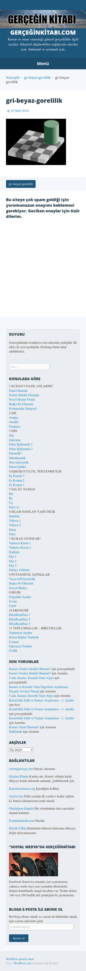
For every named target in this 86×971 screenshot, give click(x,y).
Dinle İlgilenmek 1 (21, 444)
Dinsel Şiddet (17, 466)
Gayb (12, 605)
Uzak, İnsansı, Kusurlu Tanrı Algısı (31, 678)
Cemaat (14, 642)
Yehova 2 (15, 525)
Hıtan (12, 529)
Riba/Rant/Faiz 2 (19, 619)
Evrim (13, 601)
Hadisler (14, 516)
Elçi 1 (12, 556)
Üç (11, 502)
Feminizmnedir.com (22, 820)
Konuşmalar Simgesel (23, 408)
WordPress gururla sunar (20, 959)
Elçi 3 (12, 565)
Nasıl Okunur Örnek (22, 399)
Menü (43, 63)
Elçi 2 (12, 561)
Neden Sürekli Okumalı (24, 395)
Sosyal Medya (18, 588)
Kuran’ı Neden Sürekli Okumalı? (30, 669)
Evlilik (13, 650)
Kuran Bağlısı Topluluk (24, 637)
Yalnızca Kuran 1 (20, 543)
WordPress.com (22, 963)
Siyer (12, 534)
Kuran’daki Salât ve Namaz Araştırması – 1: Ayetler (41, 700)
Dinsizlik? (15, 453)
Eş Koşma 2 (16, 480)
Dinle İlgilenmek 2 (21, 449)
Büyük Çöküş (18, 828)
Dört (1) (14, 507)
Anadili (13, 422)
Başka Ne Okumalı (21, 404)
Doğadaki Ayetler (20, 597)
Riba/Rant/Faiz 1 (19, 614)
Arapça (13, 417)
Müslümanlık (17, 458)
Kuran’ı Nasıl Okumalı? (24, 727)
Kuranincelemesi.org (22, 788)
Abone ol (19, 938)
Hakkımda (15, 731)
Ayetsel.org (16, 796)
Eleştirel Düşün (18, 776)
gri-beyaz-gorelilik (37, 77)
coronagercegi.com (21, 769)
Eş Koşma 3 (16, 475)
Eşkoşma (14, 440)
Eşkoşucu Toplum (20, 646)
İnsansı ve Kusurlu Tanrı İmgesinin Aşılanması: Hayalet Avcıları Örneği (39, 689)
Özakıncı (14, 426)
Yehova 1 (15, 520)
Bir (11, 494)
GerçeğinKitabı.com (43, 32)
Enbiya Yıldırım (19, 570)
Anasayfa (13, 77)
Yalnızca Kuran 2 (20, 547)
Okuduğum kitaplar (21, 808)
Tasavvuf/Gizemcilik (22, 579)
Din (11, 435)
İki (10, 498)
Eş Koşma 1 (16, 484)
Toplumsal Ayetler (20, 633)
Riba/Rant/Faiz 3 (19, 623)
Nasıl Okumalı (18, 390)
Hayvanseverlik (19, 462)
